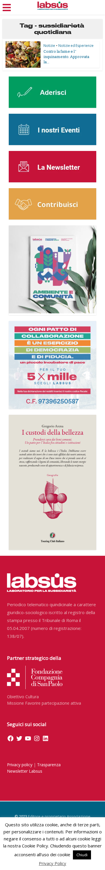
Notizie (49, 45)
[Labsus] (52, 5)
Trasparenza (49, 764)
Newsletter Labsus (24, 771)
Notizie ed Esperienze (76, 45)
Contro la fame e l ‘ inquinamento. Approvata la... (66, 56)
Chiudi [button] (82, 854)
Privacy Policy (52, 863)
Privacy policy (19, 764)
